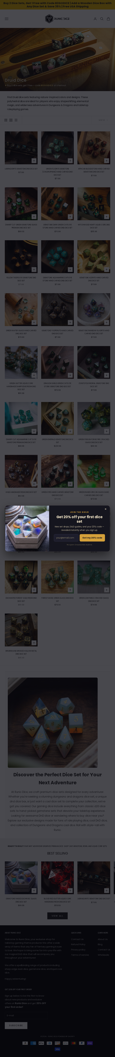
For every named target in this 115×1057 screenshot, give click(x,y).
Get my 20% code (92, 537)
